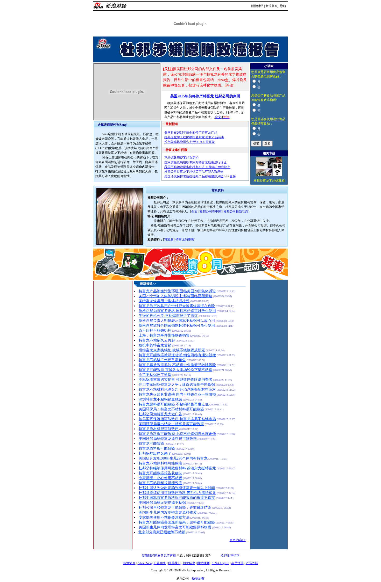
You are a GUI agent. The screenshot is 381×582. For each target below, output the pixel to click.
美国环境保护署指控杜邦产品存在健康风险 (193, 176)
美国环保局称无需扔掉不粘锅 (162, 503)
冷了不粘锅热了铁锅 (155, 375)
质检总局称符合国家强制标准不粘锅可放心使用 (177, 326)
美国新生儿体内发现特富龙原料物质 (168, 512)
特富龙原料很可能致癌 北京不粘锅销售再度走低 (177, 434)
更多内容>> (238, 540)
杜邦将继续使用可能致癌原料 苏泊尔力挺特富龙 (177, 493)
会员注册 (237, 563)
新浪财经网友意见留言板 (159, 555)
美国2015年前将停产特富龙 (192, 96)
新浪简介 (129, 563)
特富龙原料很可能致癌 (157, 448)
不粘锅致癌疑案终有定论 (181, 157)
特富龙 (168, 239)
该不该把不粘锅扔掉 (155, 330)
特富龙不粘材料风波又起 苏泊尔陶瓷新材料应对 (177, 389)
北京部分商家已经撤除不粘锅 (161, 532)
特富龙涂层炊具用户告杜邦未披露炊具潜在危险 (177, 306)
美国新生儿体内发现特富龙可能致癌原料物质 (175, 527)
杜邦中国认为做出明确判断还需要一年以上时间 (177, 488)
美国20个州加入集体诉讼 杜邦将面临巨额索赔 (175, 296)
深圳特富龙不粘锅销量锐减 (160, 399)
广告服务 (160, 563)
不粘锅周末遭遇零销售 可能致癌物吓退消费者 (175, 380)
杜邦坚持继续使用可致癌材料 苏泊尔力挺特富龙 (177, 468)
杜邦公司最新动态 (235, 211)
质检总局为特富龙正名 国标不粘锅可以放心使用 (177, 311)
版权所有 (198, 578)
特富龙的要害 (184, 239)
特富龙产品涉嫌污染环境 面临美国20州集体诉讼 (177, 291)
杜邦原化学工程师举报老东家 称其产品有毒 (194, 137)
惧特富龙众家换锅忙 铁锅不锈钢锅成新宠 (172, 350)
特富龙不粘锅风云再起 (157, 340)
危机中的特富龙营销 (155, 345)
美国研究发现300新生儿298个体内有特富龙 (173, 458)
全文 (218, 117)
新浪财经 (257, 6)
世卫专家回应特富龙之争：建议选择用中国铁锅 (177, 385)
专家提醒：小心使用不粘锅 (160, 478)
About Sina (145, 563)
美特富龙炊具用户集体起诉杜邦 (164, 301)
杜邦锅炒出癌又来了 (155, 453)
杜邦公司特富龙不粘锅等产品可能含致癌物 (193, 171)
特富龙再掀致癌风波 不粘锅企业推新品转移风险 (177, 365)
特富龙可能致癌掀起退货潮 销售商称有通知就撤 (177, 355)
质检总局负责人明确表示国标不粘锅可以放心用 (177, 321)
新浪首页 (271, 6)
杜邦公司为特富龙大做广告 (160, 414)
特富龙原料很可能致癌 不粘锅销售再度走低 (174, 404)
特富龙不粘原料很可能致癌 (160, 463)
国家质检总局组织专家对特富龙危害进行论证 (195, 162)
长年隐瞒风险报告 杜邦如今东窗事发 (189, 142)
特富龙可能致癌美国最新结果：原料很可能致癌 (177, 522)
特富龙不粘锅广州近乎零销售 (162, 360)
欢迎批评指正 (230, 555)
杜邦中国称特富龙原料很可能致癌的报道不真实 (177, 498)
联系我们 (174, 563)
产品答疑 (252, 563)
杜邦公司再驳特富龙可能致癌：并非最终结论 (175, 508)
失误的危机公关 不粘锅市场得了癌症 (168, 316)
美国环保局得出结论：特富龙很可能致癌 (171, 424)
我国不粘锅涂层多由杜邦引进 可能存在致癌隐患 (197, 167)
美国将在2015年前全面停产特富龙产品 (190, 132)
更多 (233, 176)
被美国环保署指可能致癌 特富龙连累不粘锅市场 (177, 419)
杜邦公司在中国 (210, 211)
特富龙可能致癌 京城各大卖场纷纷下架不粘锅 (175, 370)
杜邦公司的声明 (227, 96)
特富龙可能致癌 (151, 444)
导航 (283, 6)
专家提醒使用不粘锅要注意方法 (164, 517)
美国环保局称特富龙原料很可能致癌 (168, 439)
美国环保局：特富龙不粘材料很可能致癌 (171, 409)
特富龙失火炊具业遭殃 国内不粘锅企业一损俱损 (177, 394)
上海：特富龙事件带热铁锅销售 (164, 335)
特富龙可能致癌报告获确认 (160, 473)
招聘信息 (189, 563)
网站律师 (203, 563)
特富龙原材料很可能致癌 (159, 429)
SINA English (220, 563)
